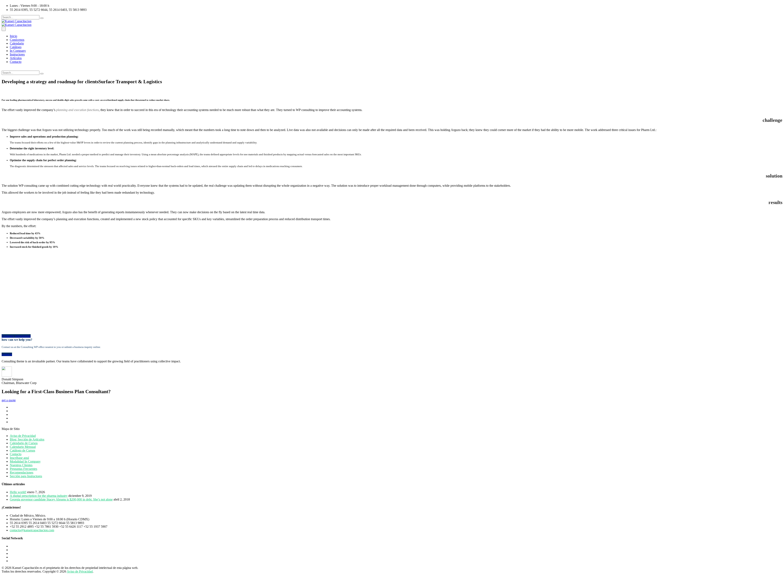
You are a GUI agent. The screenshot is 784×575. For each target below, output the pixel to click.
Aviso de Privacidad (23, 435)
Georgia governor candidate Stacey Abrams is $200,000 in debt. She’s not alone (61, 499)
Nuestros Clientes (21, 465)
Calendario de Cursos (24, 443)
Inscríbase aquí (19, 458)
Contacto (15, 61)
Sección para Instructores (26, 476)
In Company (18, 50)
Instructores (17, 54)
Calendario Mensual (23, 446)
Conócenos (17, 39)
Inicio (13, 36)
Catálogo (15, 47)
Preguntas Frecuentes (23, 469)
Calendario (17, 43)
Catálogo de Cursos (22, 450)
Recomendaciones (21, 472)
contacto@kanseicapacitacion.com (32, 530)
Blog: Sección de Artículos (27, 439)
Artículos (16, 58)
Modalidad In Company (25, 461)
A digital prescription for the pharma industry (39, 495)
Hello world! (18, 492)
